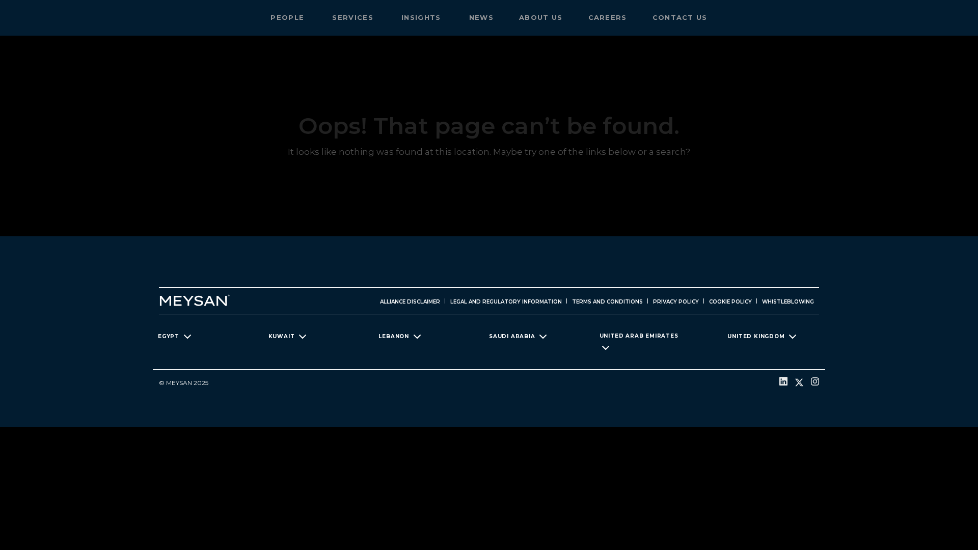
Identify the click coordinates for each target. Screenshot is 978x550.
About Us (540, 17)
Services (354, 17)
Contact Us (680, 17)
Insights (422, 17)
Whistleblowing (788, 301)
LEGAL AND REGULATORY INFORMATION (506, 301)
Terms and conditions (607, 301)
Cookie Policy (730, 301)
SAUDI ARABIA (512, 336)
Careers (607, 17)
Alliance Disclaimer (410, 301)
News (481, 17)
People (288, 17)
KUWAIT (281, 336)
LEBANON (393, 336)
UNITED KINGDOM (755, 336)
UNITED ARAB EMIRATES (639, 336)
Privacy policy (676, 301)
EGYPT (168, 336)
